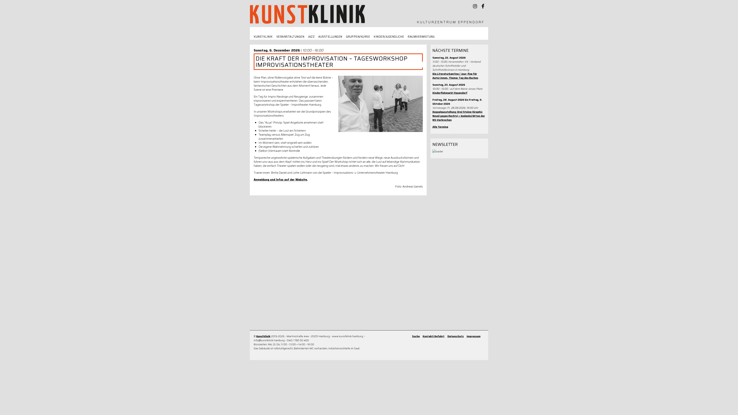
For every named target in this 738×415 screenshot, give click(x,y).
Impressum (473, 336)
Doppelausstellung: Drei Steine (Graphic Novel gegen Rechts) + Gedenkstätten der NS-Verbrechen (458, 116)
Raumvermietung (421, 37)
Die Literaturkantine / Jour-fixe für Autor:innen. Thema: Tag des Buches (455, 76)
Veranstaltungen (290, 37)
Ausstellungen (330, 37)
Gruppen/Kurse (358, 37)
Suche (416, 336)
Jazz (311, 37)
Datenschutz (455, 336)
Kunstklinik (263, 37)
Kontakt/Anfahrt (434, 336)
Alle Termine (440, 127)
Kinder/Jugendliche (389, 37)
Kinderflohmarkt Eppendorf (449, 93)
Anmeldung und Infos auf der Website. (281, 179)
